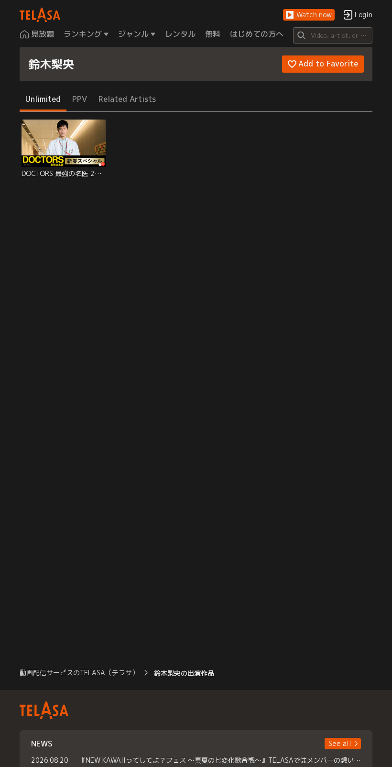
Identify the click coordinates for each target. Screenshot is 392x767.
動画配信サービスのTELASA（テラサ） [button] (79, 672)
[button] (309, 15)
